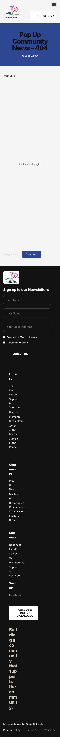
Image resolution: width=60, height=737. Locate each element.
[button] (54, 4)
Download (32, 254)
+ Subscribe (19, 353)
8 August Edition (11, 254)
